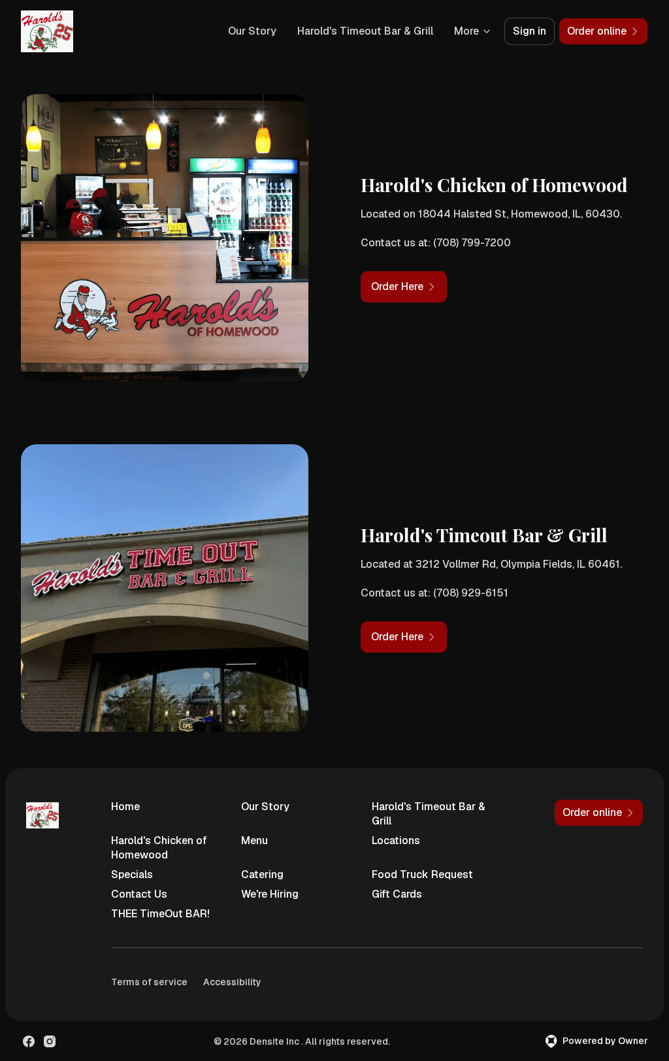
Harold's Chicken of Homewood (159, 848)
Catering (262, 874)
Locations (396, 840)
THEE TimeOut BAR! (160, 914)
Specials (132, 874)
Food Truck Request (422, 874)
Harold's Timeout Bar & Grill (365, 31)
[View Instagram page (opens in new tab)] (49, 1041)
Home (125, 806)
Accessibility (232, 982)
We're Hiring (270, 894)
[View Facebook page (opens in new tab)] (29, 1041)
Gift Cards (397, 894)
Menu (254, 840)
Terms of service (149, 982)
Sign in (529, 31)
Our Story (252, 31)
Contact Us (139, 894)
